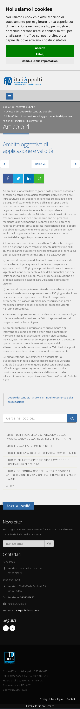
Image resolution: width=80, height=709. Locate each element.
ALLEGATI (11, 485)
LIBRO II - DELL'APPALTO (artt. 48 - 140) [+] (29, 445)
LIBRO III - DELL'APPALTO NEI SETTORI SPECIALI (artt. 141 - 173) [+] (41, 452)
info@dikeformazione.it (28, 610)
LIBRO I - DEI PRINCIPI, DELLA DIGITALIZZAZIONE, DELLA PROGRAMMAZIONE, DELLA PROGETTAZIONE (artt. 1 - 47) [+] (38, 436)
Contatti (71, 699)
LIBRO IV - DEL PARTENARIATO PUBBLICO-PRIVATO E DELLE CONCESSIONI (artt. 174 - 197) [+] (37, 461)
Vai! (49, 543)
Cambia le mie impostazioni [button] (40, 60)
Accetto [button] (40, 48)
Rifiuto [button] (40, 54)
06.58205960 (27, 597)
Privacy (43, 699)
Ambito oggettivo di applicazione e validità (28, 147)
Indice (39, 164)
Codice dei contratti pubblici (19, 107)
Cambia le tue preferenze (40, 705)
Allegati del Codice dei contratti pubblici (29, 111)
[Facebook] (6, 628)
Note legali (57, 699)
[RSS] (12, 628)
